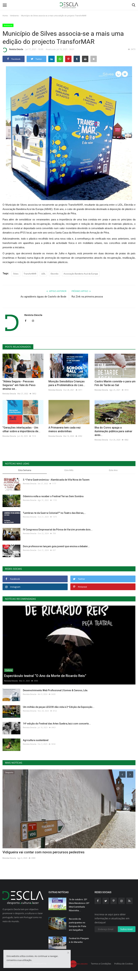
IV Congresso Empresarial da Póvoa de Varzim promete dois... (58, 529)
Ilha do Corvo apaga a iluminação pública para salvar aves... (113, 431)
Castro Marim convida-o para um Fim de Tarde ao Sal (115, 383)
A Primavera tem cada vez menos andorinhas (64, 429)
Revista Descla (16, 49)
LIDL (43, 273)
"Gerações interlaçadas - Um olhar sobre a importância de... (21, 429)
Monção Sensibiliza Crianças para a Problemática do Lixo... (66, 383)
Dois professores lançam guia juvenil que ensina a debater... (56, 546)
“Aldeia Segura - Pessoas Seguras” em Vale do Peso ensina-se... (19, 385)
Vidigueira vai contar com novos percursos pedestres (43, 852)
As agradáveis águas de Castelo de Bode (43, 296)
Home (5, 15)
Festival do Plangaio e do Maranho (79, 940)
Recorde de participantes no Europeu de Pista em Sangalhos (77, 924)
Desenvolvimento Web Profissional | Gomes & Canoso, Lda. (55, 690)
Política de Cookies (123, 963)
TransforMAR (30, 273)
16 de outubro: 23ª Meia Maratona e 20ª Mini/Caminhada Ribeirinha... (79, 905)
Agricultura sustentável (35, 740)
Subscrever (126, 929)
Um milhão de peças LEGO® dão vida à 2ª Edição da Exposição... (58, 707)
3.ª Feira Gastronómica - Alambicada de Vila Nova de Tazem (56, 479)
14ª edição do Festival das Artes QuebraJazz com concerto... (57, 723)
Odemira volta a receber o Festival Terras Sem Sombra (53, 496)
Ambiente (14, 15)
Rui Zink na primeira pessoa (87, 296)
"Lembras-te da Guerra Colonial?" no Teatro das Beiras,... (54, 513)
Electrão (54, 273)
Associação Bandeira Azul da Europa (81, 273)
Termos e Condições (101, 963)
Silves (16, 273)
